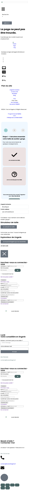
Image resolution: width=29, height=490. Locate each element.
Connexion (4, 298)
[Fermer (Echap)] (3, 485)
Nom (2, 283)
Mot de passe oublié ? (7, 277)
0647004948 (4, 357)
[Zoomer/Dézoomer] (17, 485)
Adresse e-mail (5, 266)
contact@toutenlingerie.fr (8, 360)
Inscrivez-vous (5, 282)
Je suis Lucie (4, 246)
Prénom (3, 285)
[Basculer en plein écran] (12, 485)
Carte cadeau (5, 209)
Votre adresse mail (6, 346)
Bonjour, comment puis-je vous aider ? (12, 340)
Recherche (5, 14)
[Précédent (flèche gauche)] (3, 487)
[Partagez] (7, 485)
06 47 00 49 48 (5, 454)
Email (2, 287)
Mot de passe (4, 268)
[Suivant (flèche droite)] (7, 487)
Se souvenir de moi (7, 274)
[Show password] (18, 270)
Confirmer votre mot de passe (9, 293)
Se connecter (5, 304)
